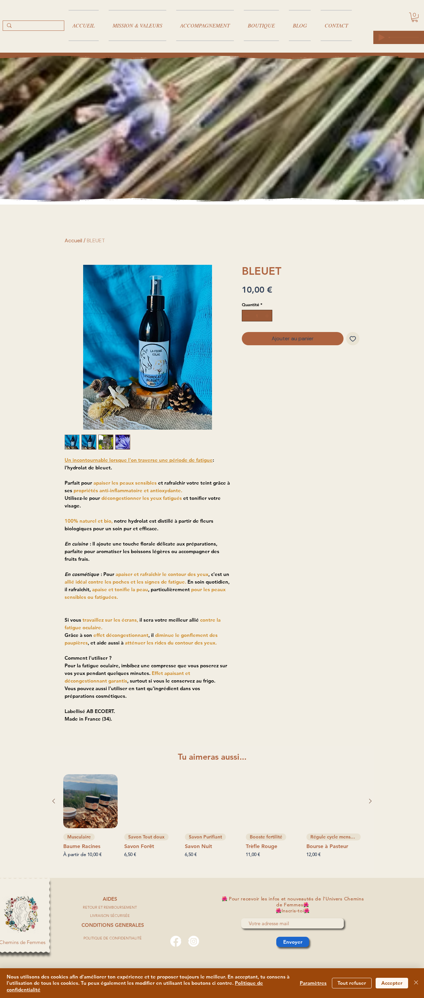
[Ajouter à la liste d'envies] (352, 338)
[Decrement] (247, 315)
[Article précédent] (54, 801)
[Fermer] (416, 983)
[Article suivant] (370, 801)
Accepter (391, 983)
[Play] (382, 37)
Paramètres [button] (313, 983)
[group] (212, 821)
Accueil (73, 240)
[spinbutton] (257, 315)
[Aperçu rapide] (90, 801)
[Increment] (268, 315)
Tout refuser (352, 983)
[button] (414, 17)
